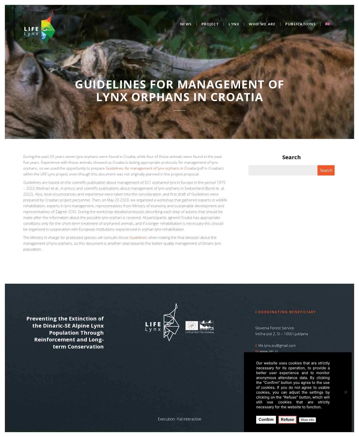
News (186, 24)
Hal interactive (189, 419)
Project (210, 24)
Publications (300, 24)
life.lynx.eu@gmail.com (277, 345)
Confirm (266, 420)
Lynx (234, 24)
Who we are (262, 24)
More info (307, 420)
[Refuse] (345, 392)
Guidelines (138, 237)
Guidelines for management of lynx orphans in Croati (150, 168)
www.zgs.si (269, 351)
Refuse (287, 420)
